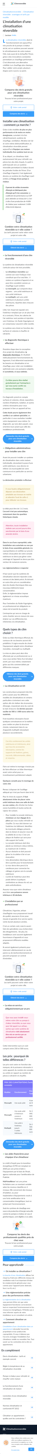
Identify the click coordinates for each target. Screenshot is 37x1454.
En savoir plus (15, 1450)
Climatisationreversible (12, 12)
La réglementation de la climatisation (17, 1299)
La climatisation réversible (16, 40)
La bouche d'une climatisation (14, 1275)
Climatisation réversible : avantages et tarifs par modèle (18, 14)
